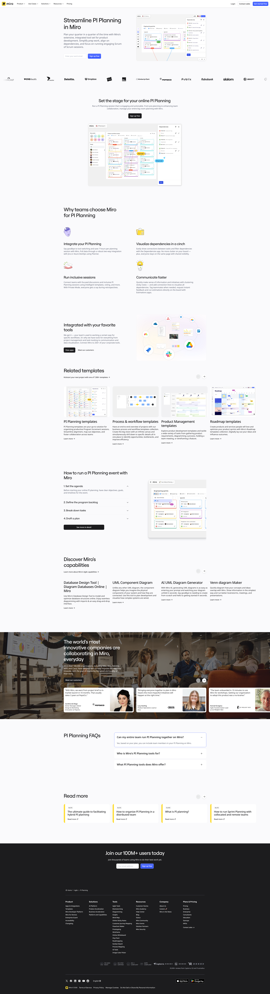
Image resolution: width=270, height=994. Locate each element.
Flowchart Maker (118, 926)
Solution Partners (142, 926)
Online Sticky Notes (119, 921)
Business (186, 909)
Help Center (140, 912)
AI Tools (115, 950)
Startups (186, 921)
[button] (128, 502)
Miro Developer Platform (74, 912)
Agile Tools (116, 906)
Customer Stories (142, 906)
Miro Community (142, 921)
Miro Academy (141, 909)
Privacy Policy (98, 988)
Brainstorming (118, 909)
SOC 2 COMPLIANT (134, 964)
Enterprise (186, 912)
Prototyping (117, 929)
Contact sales (244, 4)
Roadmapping (117, 941)
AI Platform (93, 906)
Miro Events (140, 924)
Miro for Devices (71, 915)
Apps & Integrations (72, 906)
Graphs (115, 915)
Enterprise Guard (71, 918)
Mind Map (116, 918)
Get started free (260, 4)
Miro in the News (165, 912)
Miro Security (140, 929)
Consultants (187, 915)
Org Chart (116, 938)
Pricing (69, 4)
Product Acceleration (96, 909)
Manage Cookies (112, 988)
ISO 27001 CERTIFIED (121, 964)
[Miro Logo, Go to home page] (7, 4)
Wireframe (116, 932)
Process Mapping (119, 947)
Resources (58, 4)
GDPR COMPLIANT (147, 964)
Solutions (45, 4)
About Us (163, 906)
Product (20, 4)
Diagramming (117, 912)
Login (233, 4)
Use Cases (32, 4)
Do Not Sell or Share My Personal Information (137, 988)
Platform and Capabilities (98, 915)
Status (138, 918)
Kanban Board (118, 944)
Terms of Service (85, 988)
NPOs (185, 924)
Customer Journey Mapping (122, 924)
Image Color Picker (119, 953)
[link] (135, 115)
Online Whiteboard (119, 935)
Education (186, 918)
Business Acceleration (96, 912)
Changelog (69, 924)
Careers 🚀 (163, 909)
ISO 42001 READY (107, 964)
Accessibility (69, 921)
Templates (69, 909)
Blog (137, 915)
